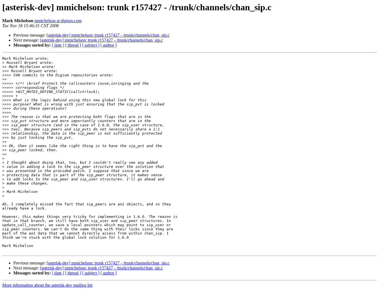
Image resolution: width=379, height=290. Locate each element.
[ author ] (108, 45)
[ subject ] (90, 45)
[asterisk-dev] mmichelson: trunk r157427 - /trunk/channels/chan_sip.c (108, 35)
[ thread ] (73, 45)
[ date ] (58, 45)
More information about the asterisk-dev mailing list (47, 285)
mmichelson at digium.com (58, 20)
